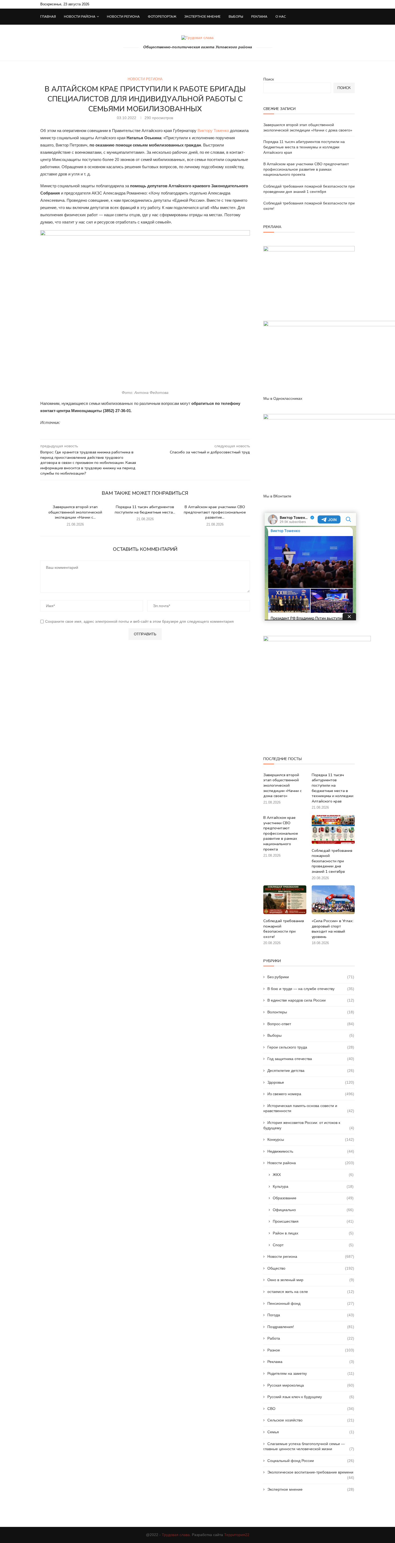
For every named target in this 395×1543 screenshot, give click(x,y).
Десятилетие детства (310, 1070)
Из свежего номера (310, 1094)
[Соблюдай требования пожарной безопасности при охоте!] (284, 899)
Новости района (79, 16)
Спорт (313, 1245)
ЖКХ (313, 1174)
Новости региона (123, 16)
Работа (310, 1338)
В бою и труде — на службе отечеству (310, 989)
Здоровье (310, 1082)
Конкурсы (310, 1139)
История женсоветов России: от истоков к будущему (308, 1125)
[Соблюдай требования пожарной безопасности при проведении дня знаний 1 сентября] (333, 829)
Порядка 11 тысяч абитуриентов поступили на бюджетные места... (145, 509)
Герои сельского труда (310, 1047)
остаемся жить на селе (310, 1291)
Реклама (259, 16)
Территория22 (236, 1535)
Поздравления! (310, 1327)
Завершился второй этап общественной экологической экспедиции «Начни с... (75, 512)
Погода (310, 1315)
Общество (310, 1268)
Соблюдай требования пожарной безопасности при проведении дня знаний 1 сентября (332, 861)
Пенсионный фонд (310, 1303)
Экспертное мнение (202, 16)
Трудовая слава (176, 1535)
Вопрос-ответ (310, 1024)
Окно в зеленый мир (310, 1280)
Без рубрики (310, 977)
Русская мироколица (310, 1385)
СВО (310, 1408)
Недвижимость (310, 1151)
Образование (313, 1198)
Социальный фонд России (310, 1460)
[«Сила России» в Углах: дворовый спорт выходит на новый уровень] (333, 899)
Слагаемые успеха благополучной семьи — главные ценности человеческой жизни (308, 1446)
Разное (310, 1350)
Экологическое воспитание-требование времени (310, 1472)
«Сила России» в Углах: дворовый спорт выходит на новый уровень (332, 928)
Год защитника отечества (310, 1059)
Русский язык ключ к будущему (310, 1397)
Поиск (268, 79)
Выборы (236, 16)
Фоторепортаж (162, 16)
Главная (48, 16)
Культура (313, 1186)
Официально (313, 1210)
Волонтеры (310, 1012)
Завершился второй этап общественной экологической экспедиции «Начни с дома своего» (282, 785)
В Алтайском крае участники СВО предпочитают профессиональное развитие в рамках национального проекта (306, 169)
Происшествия (313, 1221)
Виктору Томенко (213, 130)
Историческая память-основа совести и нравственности (308, 1108)
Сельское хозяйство (310, 1420)
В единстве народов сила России (310, 1000)
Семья (310, 1432)
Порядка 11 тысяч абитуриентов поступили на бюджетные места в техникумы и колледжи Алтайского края (304, 147)
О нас (280, 16)
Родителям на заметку (310, 1373)
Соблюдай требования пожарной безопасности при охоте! (283, 928)
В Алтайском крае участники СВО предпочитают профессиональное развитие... (215, 512)
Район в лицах (313, 1233)
